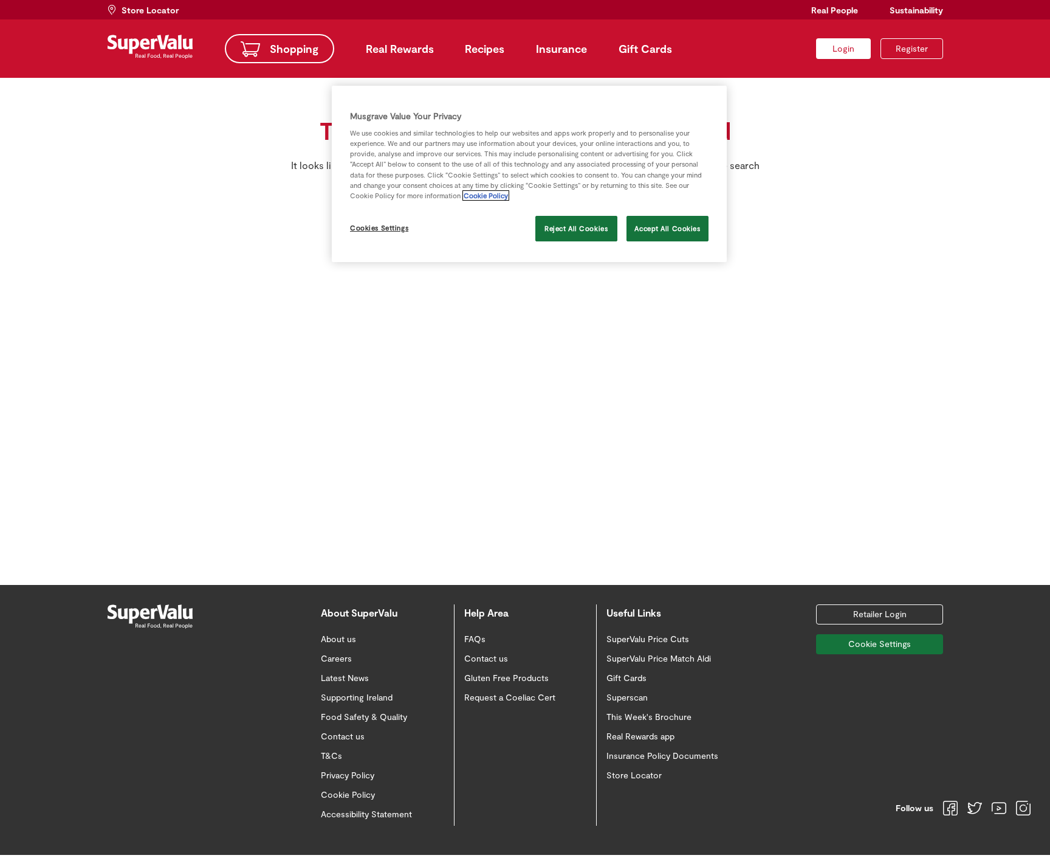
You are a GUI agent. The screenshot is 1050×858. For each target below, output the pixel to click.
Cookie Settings (879, 643)
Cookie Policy (486, 195)
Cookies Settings (379, 228)
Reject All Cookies (576, 228)
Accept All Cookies (667, 228)
